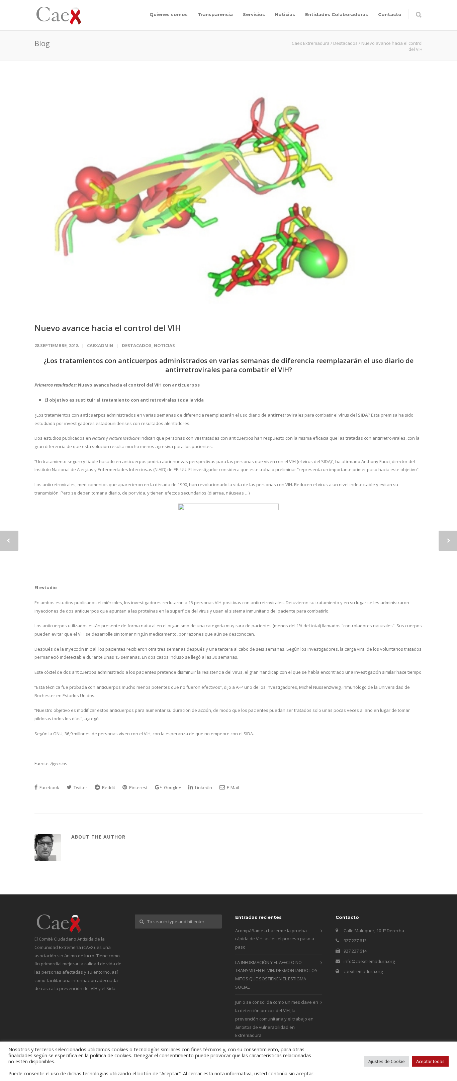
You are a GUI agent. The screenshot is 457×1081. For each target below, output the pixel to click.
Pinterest (138, 787)
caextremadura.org (363, 971)
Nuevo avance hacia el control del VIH (107, 327)
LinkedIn (203, 787)
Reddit (108, 787)
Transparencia (215, 14)
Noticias (285, 14)
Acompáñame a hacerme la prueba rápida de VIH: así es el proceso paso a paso (274, 939)
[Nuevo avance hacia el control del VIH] (228, 196)
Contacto (389, 14)
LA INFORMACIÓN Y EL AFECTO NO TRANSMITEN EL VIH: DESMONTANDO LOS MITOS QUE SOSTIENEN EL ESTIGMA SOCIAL (276, 974)
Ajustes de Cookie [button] (386, 1061)
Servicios (254, 14)
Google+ (172, 787)
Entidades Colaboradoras (336, 14)
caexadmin (100, 345)
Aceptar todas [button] (430, 1061)
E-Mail (232, 787)
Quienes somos (169, 14)
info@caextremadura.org (369, 961)
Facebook (48, 787)
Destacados (137, 345)
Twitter (80, 787)
